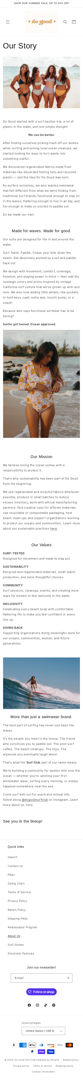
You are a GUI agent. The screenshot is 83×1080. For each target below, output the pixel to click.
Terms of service (42, 1065)
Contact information (43, 1071)
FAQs (11, 874)
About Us (14, 936)
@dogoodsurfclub (35, 799)
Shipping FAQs (18, 918)
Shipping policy (65, 1065)
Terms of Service (19, 892)
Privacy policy (21, 1065)
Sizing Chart (16, 883)
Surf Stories (16, 944)
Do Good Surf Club (25, 1059)
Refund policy (71, 1059)
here (53, 528)
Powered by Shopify (47, 1059)
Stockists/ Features (21, 953)
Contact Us (15, 866)
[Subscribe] (68, 978)
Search (12, 857)
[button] (7, 22)
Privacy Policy (17, 900)
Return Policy (17, 909)
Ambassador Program (22, 927)
